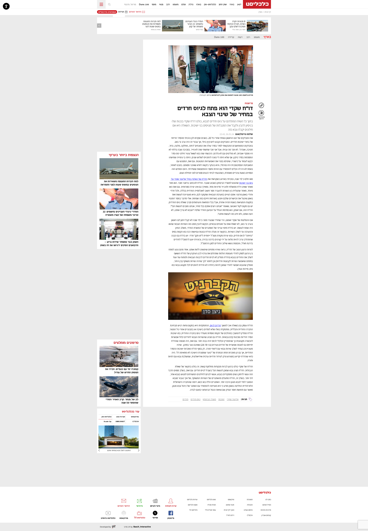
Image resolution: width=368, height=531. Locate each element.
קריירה (231, 37)
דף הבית (268, 12)
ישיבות (221, 399)
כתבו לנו (268, 499)
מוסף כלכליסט (192, 505)
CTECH (250, 515)
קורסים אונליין (266, 515)
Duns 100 (219, 37)
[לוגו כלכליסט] (257, 4)
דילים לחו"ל (230, 515)
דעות (240, 37)
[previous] (99, 25)
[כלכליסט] (265, 493)
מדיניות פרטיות (266, 510)
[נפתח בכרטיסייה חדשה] (118, 447)
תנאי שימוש (230, 505)
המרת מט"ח (212, 505)
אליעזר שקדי (232, 399)
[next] (101, 450)
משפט (257, 37)
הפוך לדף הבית (229, 510)
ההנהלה (250, 505)
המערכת (250, 499)
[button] (109, 4)
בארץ (260, 12)
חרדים (185, 399)
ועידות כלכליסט (192, 499)
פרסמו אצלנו (248, 510)
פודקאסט (231, 499)
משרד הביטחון (209, 399)
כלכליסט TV (193, 510)
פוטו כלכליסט (211, 499)
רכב (248, 37)
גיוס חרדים (195, 399)
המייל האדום (266, 505)
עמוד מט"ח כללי (210, 510)
